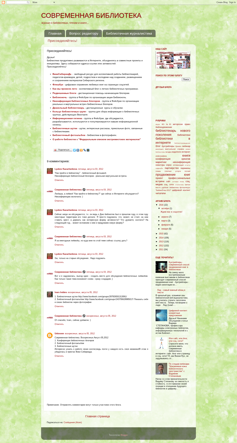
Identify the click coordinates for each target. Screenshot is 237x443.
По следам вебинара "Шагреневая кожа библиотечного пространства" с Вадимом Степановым (179, 370)
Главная (55, 33)
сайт (168, 181)
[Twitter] (74, 150)
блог (158, 146)
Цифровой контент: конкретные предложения (178, 313)
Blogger (124, 435)
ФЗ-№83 (166, 124)
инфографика (161, 156)
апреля (165, 217)
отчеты (187, 165)
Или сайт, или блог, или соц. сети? (178, 339)
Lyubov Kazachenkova (66, 169)
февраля (166, 225)
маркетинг (161, 162)
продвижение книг (173, 174)
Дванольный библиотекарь (68, 108)
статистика (179, 185)
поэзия (187, 171)
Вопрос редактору (83, 33)
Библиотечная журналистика (129, 33)
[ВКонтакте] (78, 150)
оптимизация (178, 165)
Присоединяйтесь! (62, 41)
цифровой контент (181, 190)
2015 (161, 234)
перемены (185, 168)
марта (164, 221)
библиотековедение (182, 143)
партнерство (172, 168)
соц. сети (169, 184)
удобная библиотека (170, 187)
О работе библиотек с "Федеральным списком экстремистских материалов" (97, 139)
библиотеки (183, 134)
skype (158, 124)
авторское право (181, 124)
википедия (159, 149)
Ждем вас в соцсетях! (171, 212)
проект (159, 178)
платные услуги (173, 171)
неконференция (181, 162)
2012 (161, 246)
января (165, 229)
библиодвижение (164, 127)
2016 (161, 205)
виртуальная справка (174, 149)
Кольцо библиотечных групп (69, 111)
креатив (186, 158)
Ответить (59, 180)
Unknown (59, 333)
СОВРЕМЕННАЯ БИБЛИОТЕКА (91, 15)
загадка (168, 152)
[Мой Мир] (88, 150)
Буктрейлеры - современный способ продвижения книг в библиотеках (179, 266)
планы (158, 171)
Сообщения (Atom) (73, 422)
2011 (161, 249)
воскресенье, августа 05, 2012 (83, 292)
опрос (169, 165)
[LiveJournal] (84, 150)
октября (165, 208)
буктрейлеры (168, 146)
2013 (161, 241)
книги (186, 155)
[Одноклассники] (81, 150)
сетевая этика (178, 181)
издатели (176, 152)
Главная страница (97, 416)
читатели (161, 193)
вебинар (186, 146)
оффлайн (159, 168)
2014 (161, 238)
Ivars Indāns (61, 292)
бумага (178, 146)
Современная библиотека (68, 190)
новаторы (160, 165)
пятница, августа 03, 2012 (90, 169)
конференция (163, 158)
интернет (186, 152)
